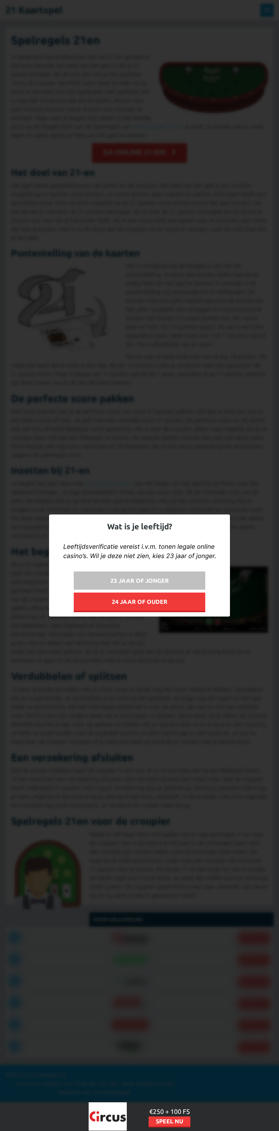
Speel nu (169, 1121)
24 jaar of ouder (139, 601)
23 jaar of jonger (139, 580)
